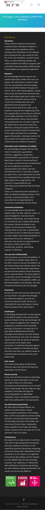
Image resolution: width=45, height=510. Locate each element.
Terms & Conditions (30, 504)
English (10, 2)
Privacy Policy (22, 506)
